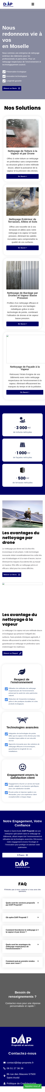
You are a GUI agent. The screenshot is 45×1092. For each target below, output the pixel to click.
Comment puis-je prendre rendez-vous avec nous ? (20, 962)
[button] (32, 4)
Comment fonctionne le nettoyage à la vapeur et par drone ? (21, 931)
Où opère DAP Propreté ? (17, 917)
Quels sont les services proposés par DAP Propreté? (20, 904)
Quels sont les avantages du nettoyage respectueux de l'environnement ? (18, 947)
